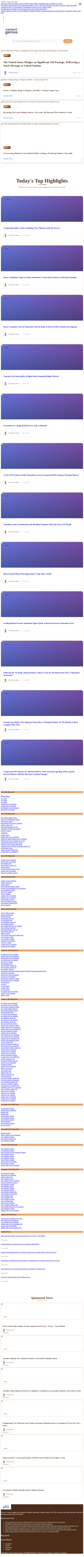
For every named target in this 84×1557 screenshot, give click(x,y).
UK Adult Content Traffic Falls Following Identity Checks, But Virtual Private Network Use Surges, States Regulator (39, 5)
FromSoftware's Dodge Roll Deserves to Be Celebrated (25, 426)
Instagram (8, 1547)
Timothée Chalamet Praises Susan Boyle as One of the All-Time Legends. (29, 1524)
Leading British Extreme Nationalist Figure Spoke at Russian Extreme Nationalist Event (38, 623)
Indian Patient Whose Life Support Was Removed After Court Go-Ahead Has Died (32, 1531)
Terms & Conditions (60, 1553)
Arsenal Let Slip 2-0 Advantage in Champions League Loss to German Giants (26, 7)
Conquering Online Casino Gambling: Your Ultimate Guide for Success (31, 228)
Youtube (8, 1549)
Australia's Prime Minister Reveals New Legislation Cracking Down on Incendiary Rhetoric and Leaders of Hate (28, 1252)
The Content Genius (16, 1553)
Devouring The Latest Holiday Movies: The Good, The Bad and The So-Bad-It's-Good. (37, 112)
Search (68, 41)
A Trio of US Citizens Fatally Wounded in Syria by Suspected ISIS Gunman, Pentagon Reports (41, 475)
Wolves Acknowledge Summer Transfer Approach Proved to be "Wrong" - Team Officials (23, 1236)
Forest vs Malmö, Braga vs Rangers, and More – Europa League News (31, 90)
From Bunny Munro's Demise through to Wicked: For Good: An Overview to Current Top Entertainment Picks (41, 1529)
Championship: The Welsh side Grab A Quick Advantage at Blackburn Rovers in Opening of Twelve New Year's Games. (30, 1260)
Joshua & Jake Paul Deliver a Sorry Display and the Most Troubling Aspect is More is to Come (31, 3)
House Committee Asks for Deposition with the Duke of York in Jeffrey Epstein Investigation (40, 327)
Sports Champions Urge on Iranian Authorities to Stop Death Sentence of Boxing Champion (40, 277)
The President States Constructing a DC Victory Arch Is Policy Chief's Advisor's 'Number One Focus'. (38, 1528)
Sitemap (50, 1553)
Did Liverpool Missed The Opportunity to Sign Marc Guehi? (27, 574)
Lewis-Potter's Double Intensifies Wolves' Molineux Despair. (15, 1277)
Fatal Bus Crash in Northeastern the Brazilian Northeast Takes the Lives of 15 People (37, 524)
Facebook (8, 1544)
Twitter (7, 1545)
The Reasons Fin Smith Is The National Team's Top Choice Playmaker (24, 9)
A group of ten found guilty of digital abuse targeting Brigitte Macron (31, 376)
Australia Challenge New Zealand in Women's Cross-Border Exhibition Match (20, 1244)
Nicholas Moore (13, 72)
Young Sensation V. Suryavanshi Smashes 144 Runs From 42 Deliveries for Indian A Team (23, 1269)
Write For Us (42, 1553)
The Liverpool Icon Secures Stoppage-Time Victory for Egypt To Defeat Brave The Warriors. (35, 1522)
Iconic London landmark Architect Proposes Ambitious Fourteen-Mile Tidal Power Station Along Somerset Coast (41, 1526)
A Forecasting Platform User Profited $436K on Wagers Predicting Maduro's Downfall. (38, 153)
